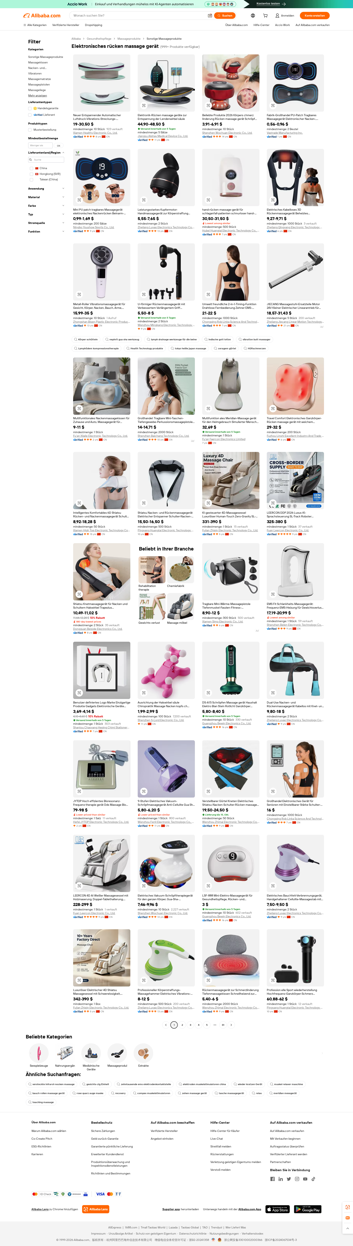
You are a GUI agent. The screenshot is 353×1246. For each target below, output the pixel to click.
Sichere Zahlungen (103, 1131)
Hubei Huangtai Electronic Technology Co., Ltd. (230, 230)
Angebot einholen (162, 1138)
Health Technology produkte (147, 348)
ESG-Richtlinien (41, 1146)
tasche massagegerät (231, 1093)
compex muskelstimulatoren (153, 1093)
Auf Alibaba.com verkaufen (287, 1131)
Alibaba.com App (249, 1209)
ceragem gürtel (227, 348)
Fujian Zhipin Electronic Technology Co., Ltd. (230, 530)
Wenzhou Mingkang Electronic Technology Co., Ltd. (166, 325)
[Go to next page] (231, 1025)
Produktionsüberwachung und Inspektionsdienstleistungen (110, 1163)
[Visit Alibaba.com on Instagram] (297, 1178)
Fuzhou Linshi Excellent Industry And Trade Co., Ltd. (295, 435)
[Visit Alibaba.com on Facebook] (272, 1178)
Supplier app (171, 1209)
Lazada (173, 1227)
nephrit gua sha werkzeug (124, 339)
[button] (210, 15)
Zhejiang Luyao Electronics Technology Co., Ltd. (166, 227)
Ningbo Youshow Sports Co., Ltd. (93, 227)
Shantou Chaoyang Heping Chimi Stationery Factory (101, 727)
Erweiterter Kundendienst (107, 1154)
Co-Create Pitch (41, 1138)
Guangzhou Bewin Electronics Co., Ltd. (226, 723)
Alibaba (76, 38)
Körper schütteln (88, 339)
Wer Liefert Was (236, 1227)
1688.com (131, 1227)
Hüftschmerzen (257, 348)
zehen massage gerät (194, 1093)
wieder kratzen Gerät (250, 1084)
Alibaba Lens (40, 1209)
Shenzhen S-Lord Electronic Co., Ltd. (161, 720)
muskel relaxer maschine (288, 1084)
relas (259, 1093)
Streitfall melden (220, 1146)
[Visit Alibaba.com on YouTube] (305, 1178)
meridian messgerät (285, 1093)
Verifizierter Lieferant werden (288, 1154)
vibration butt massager (256, 339)
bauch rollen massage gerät (48, 1093)
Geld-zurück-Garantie (104, 1138)
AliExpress (114, 1227)
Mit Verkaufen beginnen (285, 1138)
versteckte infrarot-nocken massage (53, 1084)
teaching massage (43, 1102)
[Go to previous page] (166, 1025)
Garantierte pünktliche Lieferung (112, 1146)
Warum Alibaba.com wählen (48, 1131)
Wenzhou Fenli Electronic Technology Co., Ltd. (166, 822)
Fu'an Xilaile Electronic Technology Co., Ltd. (100, 435)
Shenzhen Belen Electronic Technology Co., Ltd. (295, 624)
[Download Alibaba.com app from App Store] (277, 1209)
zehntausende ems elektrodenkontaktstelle (146, 1084)
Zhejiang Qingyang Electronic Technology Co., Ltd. (295, 227)
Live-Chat (216, 1138)
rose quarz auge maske (90, 1093)
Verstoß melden (220, 1169)
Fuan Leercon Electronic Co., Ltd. (288, 530)
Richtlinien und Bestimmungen (110, 1173)
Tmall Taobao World (153, 1227)
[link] (347, 1207)
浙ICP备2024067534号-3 (281, 1240)
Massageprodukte (129, 38)
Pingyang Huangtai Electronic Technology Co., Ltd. (166, 530)
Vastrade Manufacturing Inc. (285, 132)
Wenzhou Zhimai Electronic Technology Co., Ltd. (230, 822)
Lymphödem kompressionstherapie (98, 348)
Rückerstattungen (222, 1154)
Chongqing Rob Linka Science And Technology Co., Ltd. (230, 321)
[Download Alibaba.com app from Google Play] (308, 1209)
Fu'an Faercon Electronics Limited (223, 439)
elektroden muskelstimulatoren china (204, 1084)
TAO (205, 1227)
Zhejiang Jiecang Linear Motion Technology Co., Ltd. (295, 321)
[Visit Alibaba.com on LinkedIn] (280, 1178)
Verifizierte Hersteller (164, 1131)
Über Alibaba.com (43, 1122)
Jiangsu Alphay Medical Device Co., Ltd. (163, 136)
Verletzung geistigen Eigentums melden (235, 1162)
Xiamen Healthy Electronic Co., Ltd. (95, 132)
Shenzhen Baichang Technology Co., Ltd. (163, 435)
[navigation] (46, 532)
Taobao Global (190, 1227)
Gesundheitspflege (99, 38)
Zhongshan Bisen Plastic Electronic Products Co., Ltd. (101, 321)
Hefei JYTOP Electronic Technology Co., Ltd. (101, 822)
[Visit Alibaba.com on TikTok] (313, 1178)
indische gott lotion (220, 339)
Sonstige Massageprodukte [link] (164, 38)
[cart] (266, 16)
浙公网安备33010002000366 (243, 1240)
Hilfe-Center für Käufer (225, 1131)
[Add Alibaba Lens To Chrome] (95, 1209)
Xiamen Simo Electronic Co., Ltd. (222, 621)
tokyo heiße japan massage (190, 348)
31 (223, 1025)
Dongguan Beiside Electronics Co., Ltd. (97, 628)
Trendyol (216, 1227)
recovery (120, 1093)
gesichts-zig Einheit (97, 1084)
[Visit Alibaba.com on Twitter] (288, 1178)
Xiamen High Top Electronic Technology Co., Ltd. (101, 530)
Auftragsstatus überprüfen (287, 1146)
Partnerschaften (280, 1162)
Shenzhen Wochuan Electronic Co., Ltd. (227, 132)
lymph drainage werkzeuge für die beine (174, 339)
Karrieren (37, 1154)
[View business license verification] (213, 1240)
